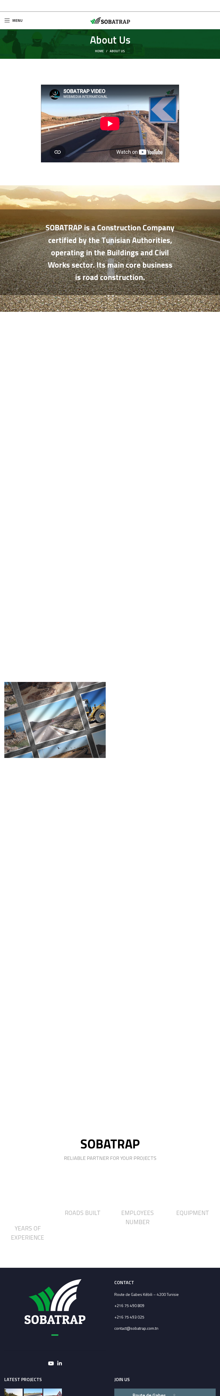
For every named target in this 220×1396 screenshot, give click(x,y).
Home (99, 51)
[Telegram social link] (110, 5)
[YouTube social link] (51, 1363)
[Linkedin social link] (60, 1363)
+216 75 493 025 (129, 1317)
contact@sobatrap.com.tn (136, 1328)
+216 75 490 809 (129, 1305)
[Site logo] (110, 20)
